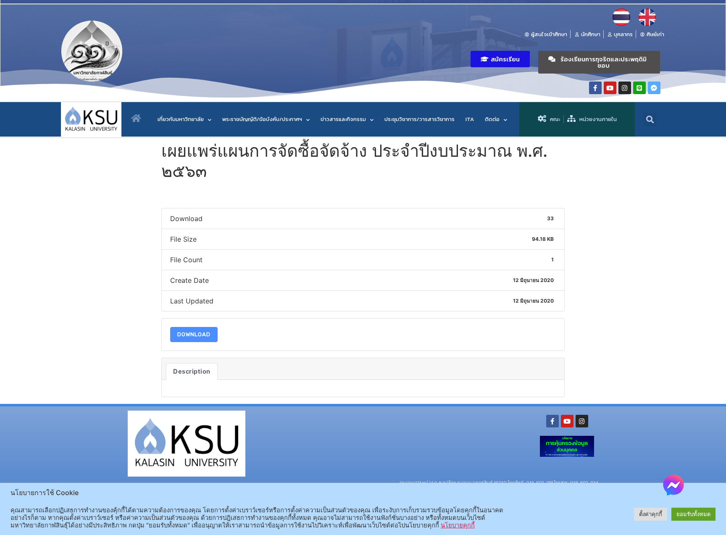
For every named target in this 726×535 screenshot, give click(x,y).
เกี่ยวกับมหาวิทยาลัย (181, 119)
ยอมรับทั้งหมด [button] (693, 514)
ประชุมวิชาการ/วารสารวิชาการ (419, 119)
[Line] (639, 88)
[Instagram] (624, 88)
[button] (500, 59)
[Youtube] (610, 88)
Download (193, 334)
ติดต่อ (492, 119)
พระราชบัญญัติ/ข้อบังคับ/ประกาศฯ (262, 119)
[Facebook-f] (595, 88)
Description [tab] (191, 371)
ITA (470, 119)
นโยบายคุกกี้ (458, 525)
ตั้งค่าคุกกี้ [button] (650, 514)
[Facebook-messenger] (654, 88)
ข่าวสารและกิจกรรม (343, 119)
